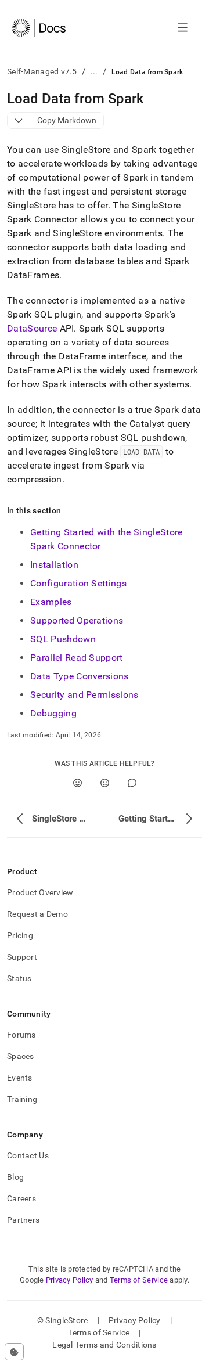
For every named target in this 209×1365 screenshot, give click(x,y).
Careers (21, 1198)
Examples (51, 601)
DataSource (32, 328)
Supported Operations (76, 620)
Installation (54, 564)
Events (20, 1077)
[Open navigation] (182, 28)
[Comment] (132, 783)
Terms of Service (139, 1280)
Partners (23, 1219)
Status (19, 978)
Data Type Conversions (79, 676)
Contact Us (28, 1155)
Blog (15, 1177)
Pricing (20, 935)
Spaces (20, 1056)
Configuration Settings (78, 583)
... (94, 71)
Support (22, 956)
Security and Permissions (84, 694)
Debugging (53, 713)
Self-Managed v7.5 (42, 71)
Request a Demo (37, 914)
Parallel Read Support (76, 657)
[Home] (39, 28)
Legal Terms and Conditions (104, 1344)
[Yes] (77, 783)
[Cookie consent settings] (14, 1351)
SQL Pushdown (63, 638)
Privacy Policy (69, 1280)
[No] (104, 783)
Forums (21, 1034)
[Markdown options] (19, 120)
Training (22, 1099)
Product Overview (40, 892)
